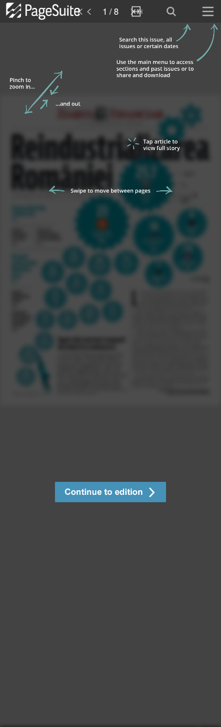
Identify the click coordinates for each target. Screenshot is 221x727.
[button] (110, 493)
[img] (110, 375)
